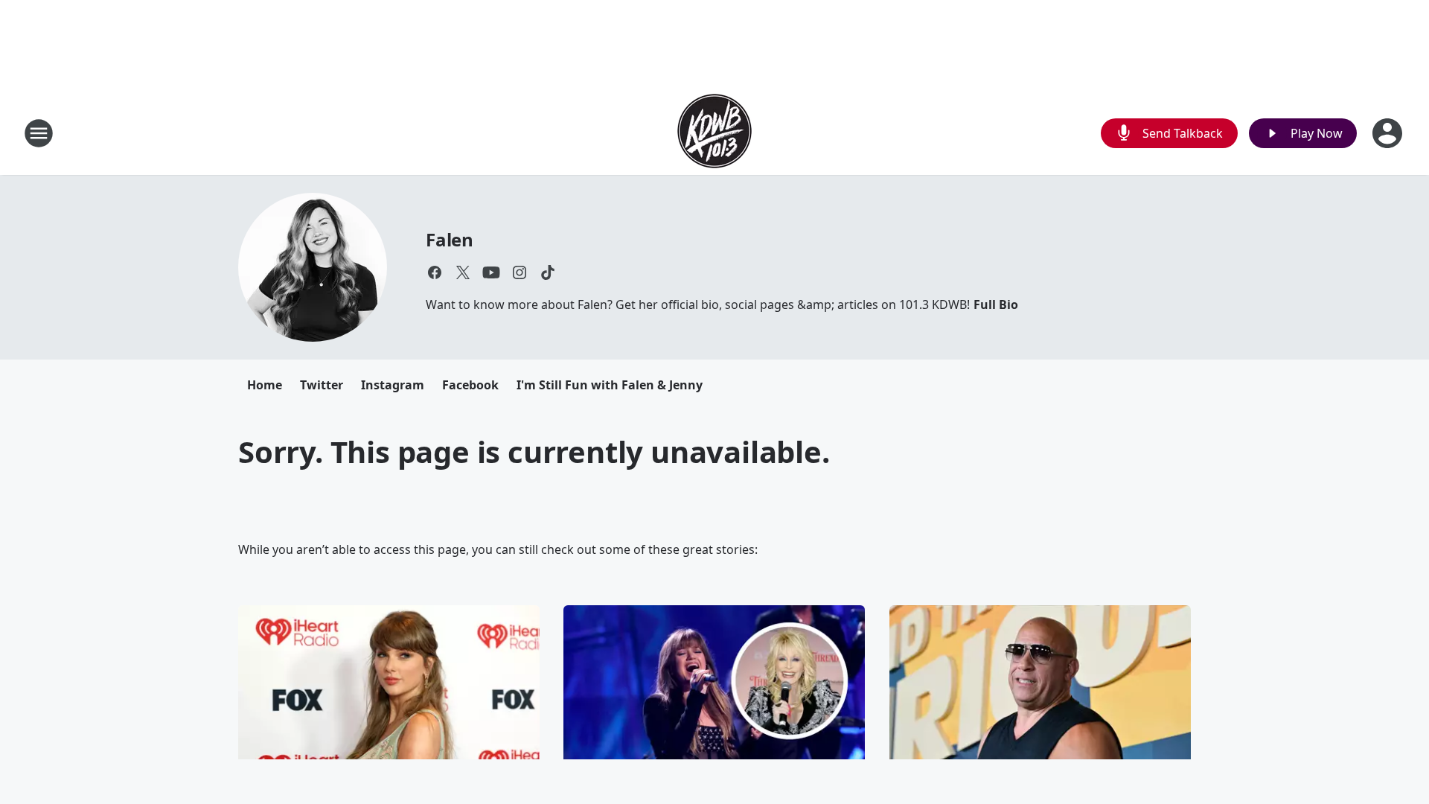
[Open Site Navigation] (39, 133)
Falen (449, 239)
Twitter (321, 385)
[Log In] (1388, 133)
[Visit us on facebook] (435, 272)
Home (264, 385)
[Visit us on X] (463, 272)
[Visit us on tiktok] (548, 272)
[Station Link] (714, 133)
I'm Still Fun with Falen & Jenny (610, 385)
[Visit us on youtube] (491, 272)
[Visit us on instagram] (519, 272)
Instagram (392, 385)
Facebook (470, 385)
